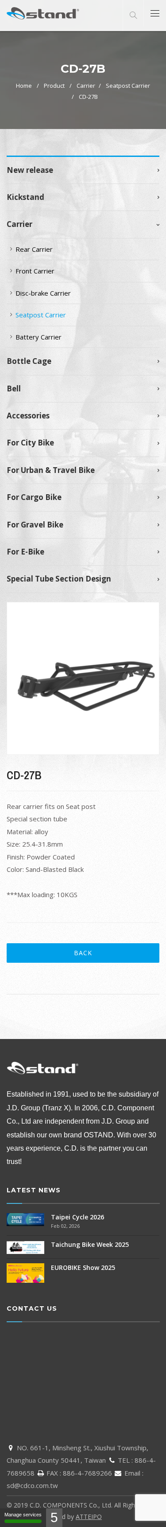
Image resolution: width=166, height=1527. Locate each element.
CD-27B (88, 97)
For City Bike (30, 442)
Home (24, 86)
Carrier (86, 86)
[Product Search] (133, 15)
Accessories (28, 415)
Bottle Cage (29, 361)
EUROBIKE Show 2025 (83, 1267)
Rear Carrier (34, 249)
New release (30, 170)
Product (54, 86)
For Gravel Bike (35, 524)
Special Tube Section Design (59, 578)
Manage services (23, 1514)
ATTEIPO (89, 1516)
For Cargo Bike (34, 497)
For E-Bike (25, 551)
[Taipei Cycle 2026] (25, 1219)
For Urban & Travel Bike (51, 470)
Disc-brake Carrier (43, 293)
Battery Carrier (38, 336)
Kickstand (25, 197)
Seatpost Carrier (128, 86)
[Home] (43, 13)
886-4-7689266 (87, 1472)
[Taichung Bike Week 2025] (25, 1246)
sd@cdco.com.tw (32, 1485)
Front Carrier (34, 270)
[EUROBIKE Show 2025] (25, 1272)
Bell (14, 388)
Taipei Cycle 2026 (77, 1217)
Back (83, 953)
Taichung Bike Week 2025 (90, 1244)
